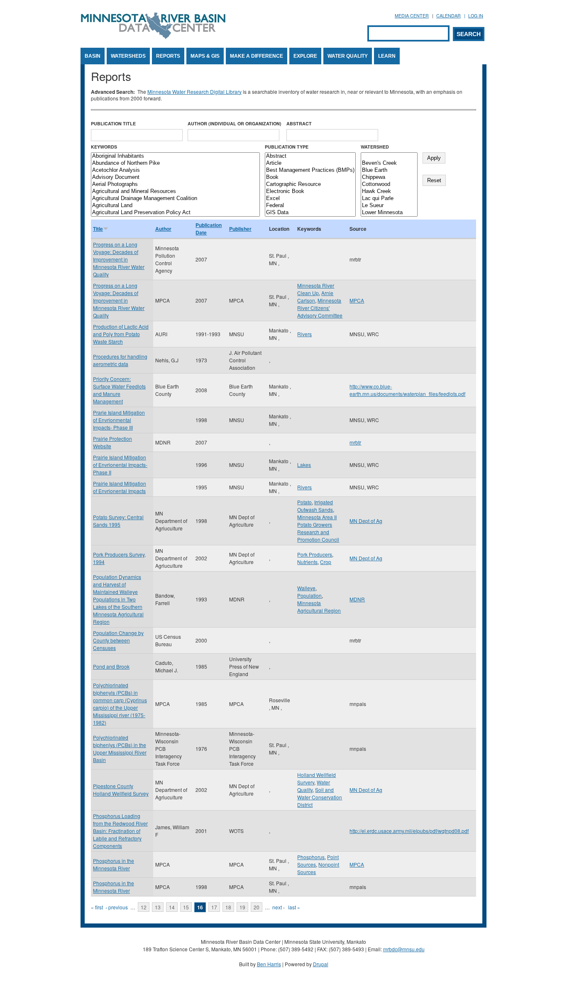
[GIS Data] (310, 212)
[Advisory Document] (175, 177)
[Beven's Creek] (389, 163)
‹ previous (116, 907)
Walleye (306, 587)
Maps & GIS (205, 56)
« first (97, 907)
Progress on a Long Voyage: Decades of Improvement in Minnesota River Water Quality (118, 259)
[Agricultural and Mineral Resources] (175, 191)
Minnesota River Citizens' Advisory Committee (319, 308)
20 (256, 907)
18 (228, 907)
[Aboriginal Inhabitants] (175, 156)
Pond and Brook (111, 666)
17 (214, 907)
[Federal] (310, 205)
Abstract (299, 123)
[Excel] (310, 198)
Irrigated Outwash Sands (315, 505)
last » (294, 907)
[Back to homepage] (153, 36)
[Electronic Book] (310, 191)
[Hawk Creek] (389, 191)
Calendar (448, 15)
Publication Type (286, 147)
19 (242, 907)
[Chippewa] (389, 177)
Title (98, 228)
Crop (325, 561)
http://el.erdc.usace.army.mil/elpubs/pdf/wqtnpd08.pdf (409, 830)
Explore (305, 56)
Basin (92, 56)
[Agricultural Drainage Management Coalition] (175, 198)
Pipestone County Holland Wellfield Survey (121, 789)
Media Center (412, 15)
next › (278, 907)
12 (144, 907)
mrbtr (355, 442)
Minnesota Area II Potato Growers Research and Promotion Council (318, 528)
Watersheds (128, 56)
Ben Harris (269, 963)
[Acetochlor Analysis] (175, 170)
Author (163, 228)
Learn (387, 56)
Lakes (304, 464)
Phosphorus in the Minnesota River (113, 864)
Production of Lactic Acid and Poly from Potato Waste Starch (121, 334)
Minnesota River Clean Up (315, 289)
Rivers (304, 333)
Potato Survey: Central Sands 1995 (118, 520)
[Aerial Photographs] (175, 184)
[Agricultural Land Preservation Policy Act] (175, 212)
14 (172, 907)
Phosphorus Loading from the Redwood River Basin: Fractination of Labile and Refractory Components (120, 830)
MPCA (356, 300)
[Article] (310, 163)
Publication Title (113, 123)
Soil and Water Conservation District (319, 797)
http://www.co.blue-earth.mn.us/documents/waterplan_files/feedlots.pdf (407, 390)
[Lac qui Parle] (389, 198)
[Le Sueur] (389, 205)
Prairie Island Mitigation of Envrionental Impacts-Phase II (120, 465)
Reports (168, 56)
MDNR (357, 599)
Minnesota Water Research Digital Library (194, 91)
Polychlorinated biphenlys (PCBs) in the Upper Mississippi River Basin (120, 748)
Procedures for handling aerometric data (120, 360)
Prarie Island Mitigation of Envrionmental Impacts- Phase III (119, 420)
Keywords (104, 147)
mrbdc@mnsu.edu (404, 949)
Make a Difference (256, 56)
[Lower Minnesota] (389, 212)
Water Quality (347, 56)
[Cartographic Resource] (310, 184)
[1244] (389, 156)
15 (186, 907)
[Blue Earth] (389, 170)
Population (309, 595)
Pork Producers (314, 554)
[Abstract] (310, 156)
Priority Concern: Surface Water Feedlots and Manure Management (119, 390)
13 (158, 907)
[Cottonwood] (389, 184)
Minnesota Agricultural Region (319, 606)
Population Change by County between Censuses (118, 640)
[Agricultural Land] (175, 205)
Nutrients (307, 561)
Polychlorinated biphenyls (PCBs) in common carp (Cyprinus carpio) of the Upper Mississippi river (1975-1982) (120, 703)
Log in (475, 15)
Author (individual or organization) (234, 123)
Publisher (240, 228)
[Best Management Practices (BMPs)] (310, 170)
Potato (304, 502)
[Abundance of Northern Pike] (175, 163)
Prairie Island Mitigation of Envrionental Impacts (119, 487)
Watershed (375, 147)
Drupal (320, 963)
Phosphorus (311, 856)
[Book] (310, 177)
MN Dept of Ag (365, 520)
